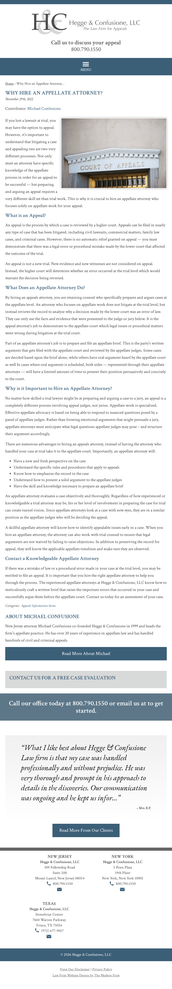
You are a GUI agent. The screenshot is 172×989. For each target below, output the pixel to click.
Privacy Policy (102, 969)
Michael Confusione (44, 108)
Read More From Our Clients (86, 830)
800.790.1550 (86, 49)
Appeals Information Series (38, 605)
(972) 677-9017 (52, 930)
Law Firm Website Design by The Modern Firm (86, 975)
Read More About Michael (86, 654)
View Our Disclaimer (75, 969)
